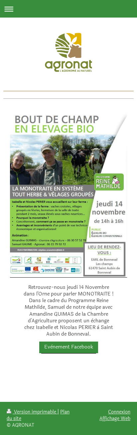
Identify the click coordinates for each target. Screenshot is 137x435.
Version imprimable (35, 411)
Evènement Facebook (68, 347)
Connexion (119, 411)
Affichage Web (114, 418)
